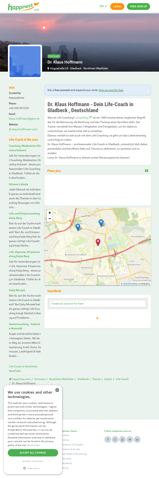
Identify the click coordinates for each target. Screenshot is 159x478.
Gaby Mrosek (17, 290)
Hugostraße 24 (59, 68)
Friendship (63, 435)
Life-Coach (54, 56)
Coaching (82, 117)
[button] (33, 468)
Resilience (63, 440)
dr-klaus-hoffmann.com (23, 129)
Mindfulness (64, 458)
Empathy (78, 444)
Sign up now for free (111, 90)
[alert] (33, 429)
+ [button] (49, 212)
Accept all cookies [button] (33, 452)
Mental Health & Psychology (72, 454)
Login (117, 6)
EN (102, 6)
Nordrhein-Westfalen (95, 68)
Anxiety (76, 449)
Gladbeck (75, 68)
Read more (34, 445)
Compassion (65, 444)
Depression (64, 449)
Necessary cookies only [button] (33, 461)
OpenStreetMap (130, 283)
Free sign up (138, 6)
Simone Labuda (18, 184)
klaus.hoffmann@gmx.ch (24, 118)
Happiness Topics (67, 431)
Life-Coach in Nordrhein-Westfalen (23, 368)
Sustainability (65, 463)
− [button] (49, 218)
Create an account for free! (67, 303)
